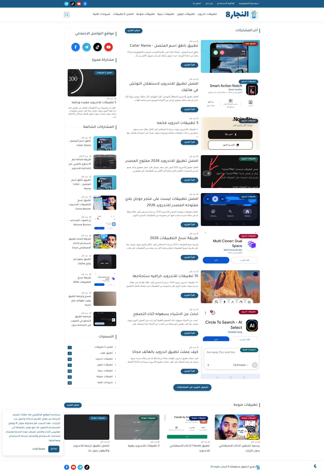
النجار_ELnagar (219, 467)
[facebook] (85, 4)
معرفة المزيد (38, 449)
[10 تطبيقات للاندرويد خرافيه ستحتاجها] (230, 286)
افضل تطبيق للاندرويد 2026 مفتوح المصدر (161, 161)
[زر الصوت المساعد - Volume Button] (104, 223)
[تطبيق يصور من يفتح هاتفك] (104, 261)
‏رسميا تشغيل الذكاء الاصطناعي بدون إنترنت (239, 448)
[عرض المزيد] (133, 30)
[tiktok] (72, 4)
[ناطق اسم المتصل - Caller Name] (104, 143)
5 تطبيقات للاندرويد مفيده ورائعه (94, 102)
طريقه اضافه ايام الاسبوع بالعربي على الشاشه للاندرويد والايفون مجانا (79, 165)
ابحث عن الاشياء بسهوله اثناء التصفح (165, 314)
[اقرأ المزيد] (189, 65)
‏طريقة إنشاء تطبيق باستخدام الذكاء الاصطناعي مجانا (80, 243)
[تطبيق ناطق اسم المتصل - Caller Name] (104, 182)
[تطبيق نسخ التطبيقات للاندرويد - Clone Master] (104, 203)
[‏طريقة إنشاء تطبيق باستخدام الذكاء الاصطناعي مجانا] (104, 241)
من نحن (209, 4)
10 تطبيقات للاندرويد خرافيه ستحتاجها (165, 277)
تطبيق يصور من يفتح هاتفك (82, 261)
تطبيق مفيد (91, 353)
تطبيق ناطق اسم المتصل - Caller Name (164, 46)
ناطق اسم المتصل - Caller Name (79, 143)
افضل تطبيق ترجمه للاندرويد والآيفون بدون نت (91, 448)
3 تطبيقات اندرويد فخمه (177, 123)
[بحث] (66, 14)
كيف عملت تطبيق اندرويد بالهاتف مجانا (165, 352)
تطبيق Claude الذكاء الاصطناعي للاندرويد (190, 448)
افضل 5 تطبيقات (123, 14)
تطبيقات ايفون (186, 14)
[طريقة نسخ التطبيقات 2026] (104, 280)
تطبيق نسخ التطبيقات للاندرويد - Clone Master (79, 205)
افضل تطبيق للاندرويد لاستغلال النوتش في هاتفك (163, 87)
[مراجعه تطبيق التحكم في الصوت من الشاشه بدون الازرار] (104, 319)
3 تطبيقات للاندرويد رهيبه (143, 446)
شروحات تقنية (101, 14)
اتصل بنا (197, 4)
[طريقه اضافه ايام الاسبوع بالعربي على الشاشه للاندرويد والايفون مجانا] (104, 162)
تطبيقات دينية (165, 14)
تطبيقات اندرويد (207, 14)
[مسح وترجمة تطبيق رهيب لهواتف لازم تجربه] (104, 299)
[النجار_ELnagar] (241, 14)
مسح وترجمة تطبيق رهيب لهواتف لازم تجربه (79, 301)
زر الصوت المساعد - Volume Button (80, 222)
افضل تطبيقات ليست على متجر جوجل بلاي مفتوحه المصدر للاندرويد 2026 (161, 202)
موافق (54, 449)
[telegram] (66, 4)
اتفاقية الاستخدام (226, 4)
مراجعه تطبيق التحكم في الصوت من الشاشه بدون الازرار (81, 321)
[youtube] (79, 4)
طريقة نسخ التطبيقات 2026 (174, 239)
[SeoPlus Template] (258, 467)
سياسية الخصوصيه (249, 4)
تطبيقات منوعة (145, 14)
